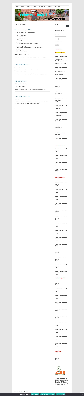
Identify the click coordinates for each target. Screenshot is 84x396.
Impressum (50, 6)
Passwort (56, 38)
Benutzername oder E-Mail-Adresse (61, 34)
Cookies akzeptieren (35, 394)
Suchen (56, 24)
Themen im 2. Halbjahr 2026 (23, 30)
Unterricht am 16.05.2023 (22, 96)
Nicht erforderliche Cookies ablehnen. (48, 394)
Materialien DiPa (57, 6)
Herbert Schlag (32, 57)
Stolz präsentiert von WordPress (28, 391)
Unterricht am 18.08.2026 (22, 64)
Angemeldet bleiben (59, 41)
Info (63, 6)
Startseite (16, 6)
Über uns (22, 6)
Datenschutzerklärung (18, 391)
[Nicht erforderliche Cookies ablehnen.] (82, 394)
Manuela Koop (31, 106)
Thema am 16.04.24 (20, 81)
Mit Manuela (39, 57)
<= (67, 26)
